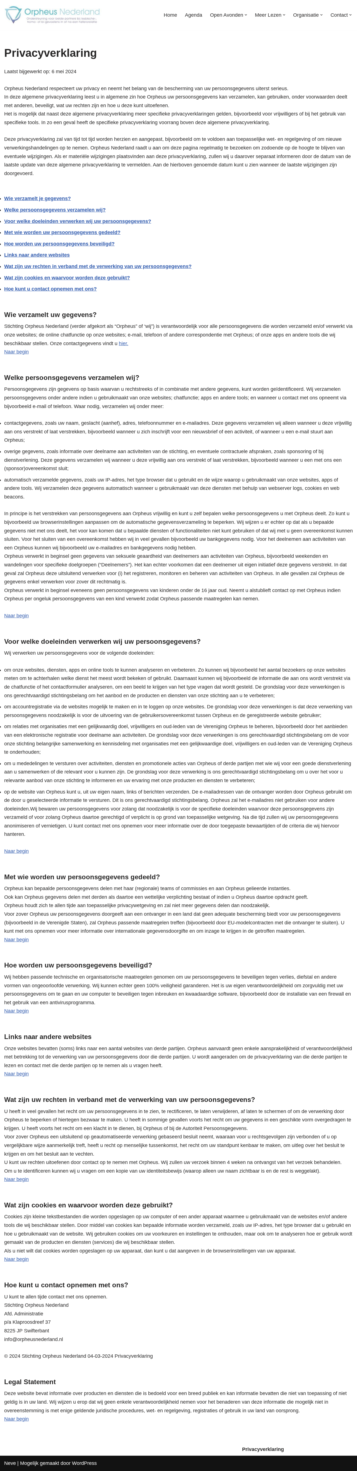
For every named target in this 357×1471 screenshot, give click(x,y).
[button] (246, 15)
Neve (10, 1463)
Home (170, 15)
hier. (123, 343)
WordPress (84, 1463)
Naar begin (16, 352)
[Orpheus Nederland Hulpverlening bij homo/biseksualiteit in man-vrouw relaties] (53, 15)
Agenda (193, 15)
